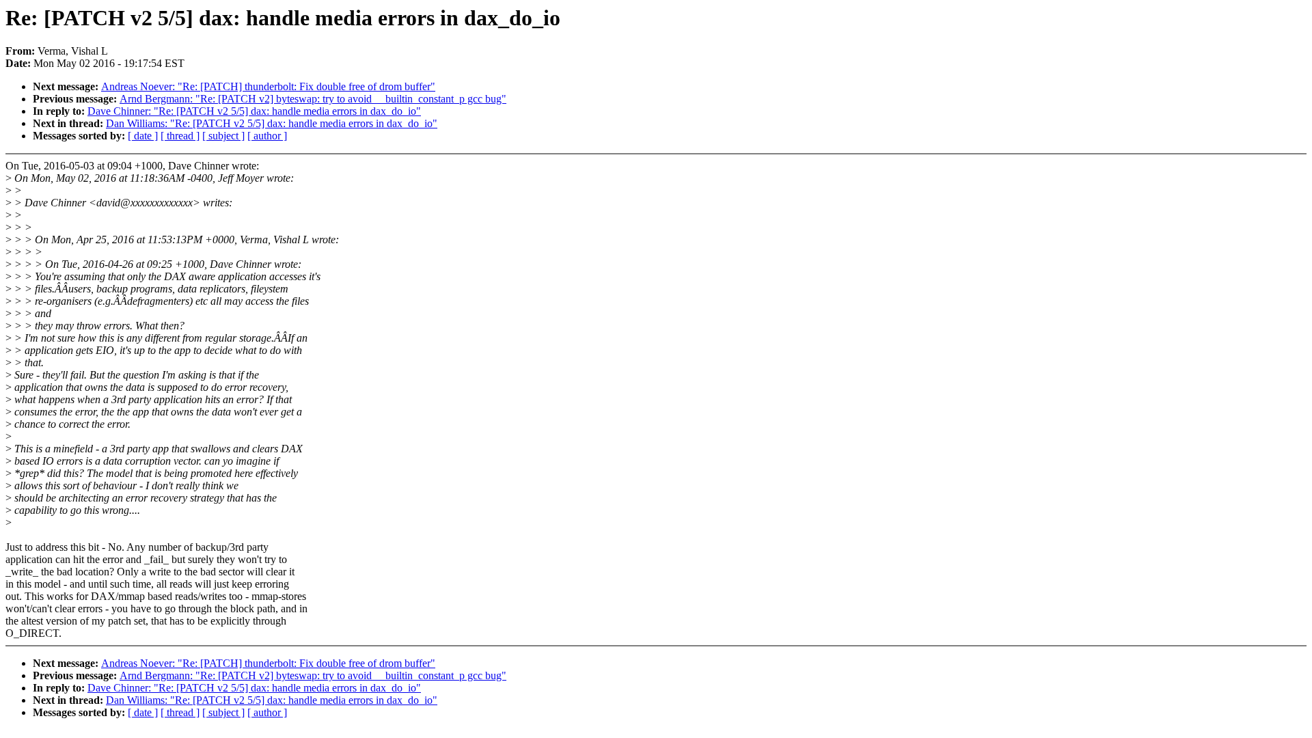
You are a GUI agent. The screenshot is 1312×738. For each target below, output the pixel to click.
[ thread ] (180, 135)
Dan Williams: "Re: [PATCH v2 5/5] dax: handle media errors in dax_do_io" (271, 123)
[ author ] (267, 135)
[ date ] (143, 135)
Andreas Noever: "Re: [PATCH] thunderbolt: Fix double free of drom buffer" (268, 86)
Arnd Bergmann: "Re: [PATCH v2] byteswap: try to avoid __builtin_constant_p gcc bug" (313, 99)
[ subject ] (223, 135)
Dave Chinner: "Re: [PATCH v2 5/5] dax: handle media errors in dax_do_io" (254, 111)
